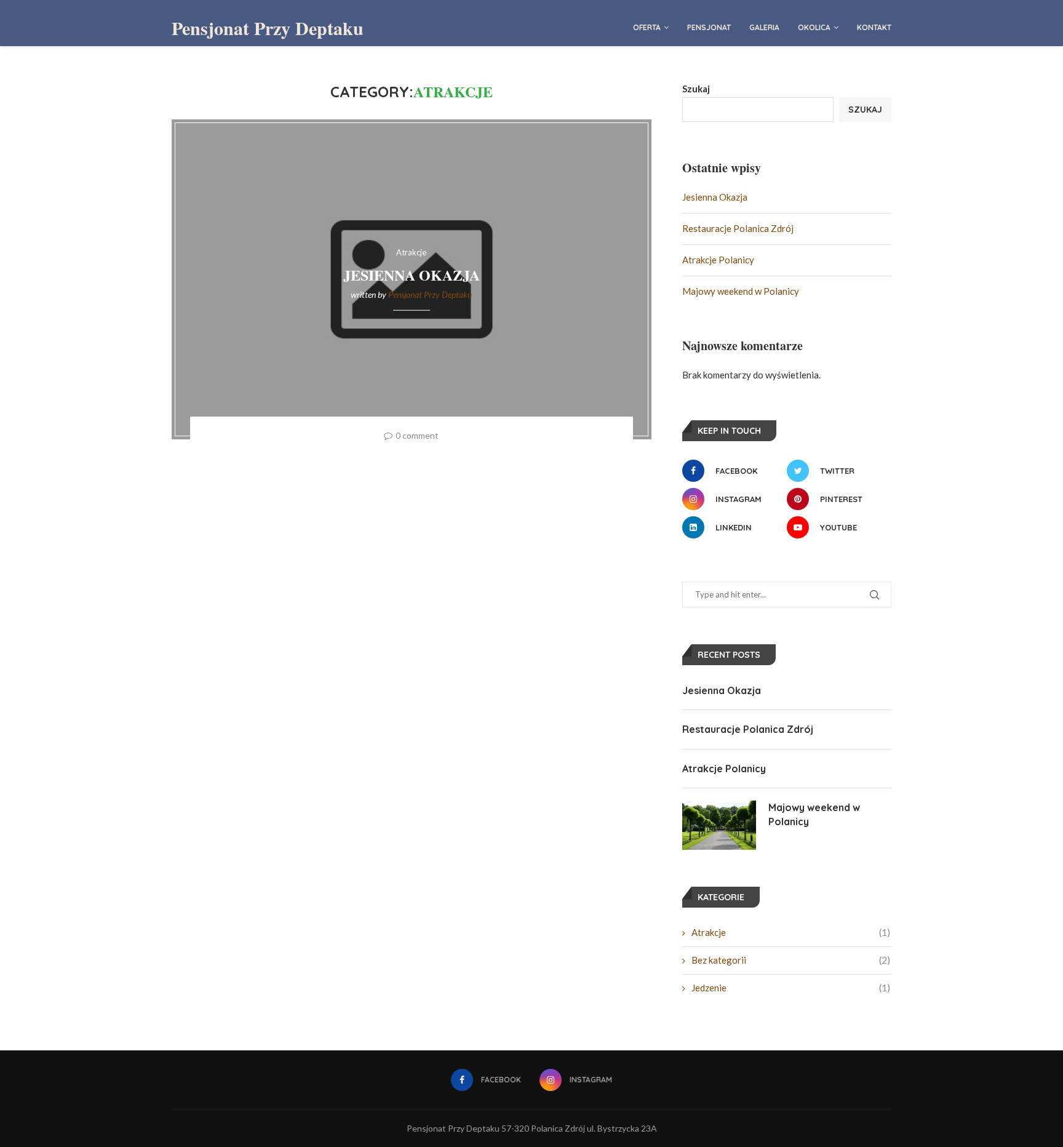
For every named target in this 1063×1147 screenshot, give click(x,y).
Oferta (647, 27)
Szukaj (696, 88)
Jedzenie (790, 987)
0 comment (417, 435)
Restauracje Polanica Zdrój (738, 228)
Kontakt (874, 27)
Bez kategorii (790, 959)
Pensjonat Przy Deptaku (430, 294)
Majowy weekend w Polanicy (740, 291)
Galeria (764, 27)
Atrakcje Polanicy (718, 259)
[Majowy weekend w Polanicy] (719, 825)
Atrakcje (790, 932)
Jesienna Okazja (411, 275)
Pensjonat (709, 27)
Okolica (814, 27)
